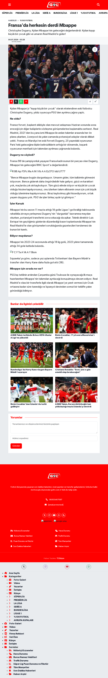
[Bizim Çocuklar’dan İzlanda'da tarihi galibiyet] (32, 389)
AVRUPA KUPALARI (23, 620)
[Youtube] (54, 515)
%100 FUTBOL (88, 13)
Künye (16, 593)
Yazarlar (18, 586)
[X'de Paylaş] (16, 102)
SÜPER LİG (7, 13)
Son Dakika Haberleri (22, 546)
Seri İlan (13, 637)
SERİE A (46, 13)
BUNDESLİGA (60, 13)
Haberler (12, 21)
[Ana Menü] (9, 5)
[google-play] (60, 521)
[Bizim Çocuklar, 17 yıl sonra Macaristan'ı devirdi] (76, 321)
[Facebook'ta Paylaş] (11, 102)
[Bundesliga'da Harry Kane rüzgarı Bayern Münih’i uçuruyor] (32, 355)
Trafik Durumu (64, 536)
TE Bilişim (60, 558)
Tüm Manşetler (64, 541)
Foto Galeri (19, 580)
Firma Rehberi (16, 634)
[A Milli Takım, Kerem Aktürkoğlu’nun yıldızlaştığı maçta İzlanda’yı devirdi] (76, 389)
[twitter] (23, 566)
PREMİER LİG (22, 13)
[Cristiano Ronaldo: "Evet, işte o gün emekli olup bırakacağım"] (76, 355)
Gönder (16, 446)
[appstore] (46, 521)
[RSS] (63, 515)
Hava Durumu (64, 531)
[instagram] (45, 566)
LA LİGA (36, 13)
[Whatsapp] (59, 515)
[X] (44, 515)
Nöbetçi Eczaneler (22, 531)
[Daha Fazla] (26, 102)
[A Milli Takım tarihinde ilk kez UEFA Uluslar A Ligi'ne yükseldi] (32, 321)
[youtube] (67, 566)
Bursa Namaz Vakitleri (23, 536)
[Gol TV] (54, 5)
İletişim (17, 590)
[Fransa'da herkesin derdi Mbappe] (54, 71)
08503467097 (55, 500)
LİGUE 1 (74, 13)
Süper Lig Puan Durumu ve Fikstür (30, 664)
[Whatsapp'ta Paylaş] (21, 102)
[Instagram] (49, 515)
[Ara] (98, 5)
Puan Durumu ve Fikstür (23, 541)
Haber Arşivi (63, 546)
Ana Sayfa (14, 573)
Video (16, 583)
